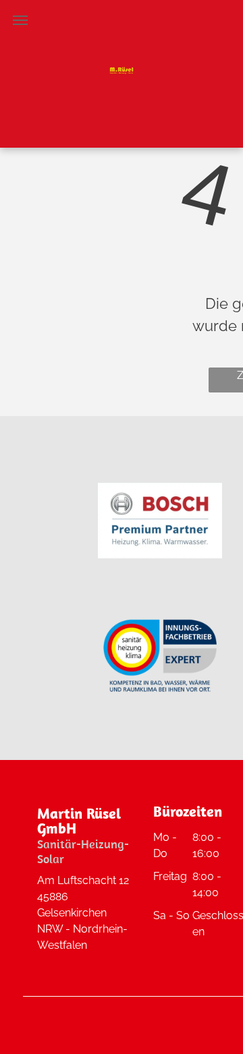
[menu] (20, 20)
